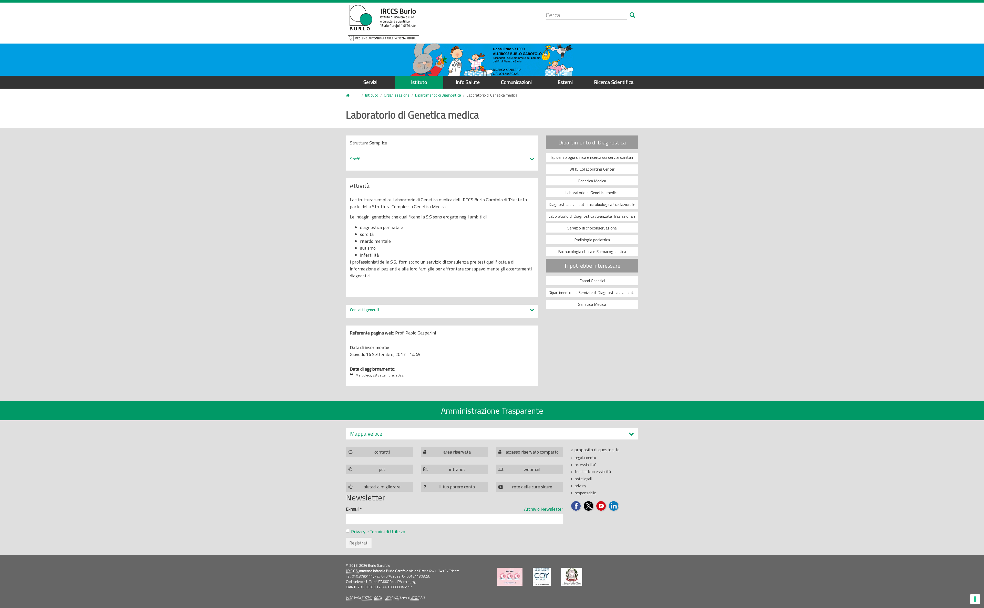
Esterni (565, 82)
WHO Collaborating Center (591, 169)
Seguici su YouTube (601, 506)
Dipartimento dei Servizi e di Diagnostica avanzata (592, 292)
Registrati (358, 542)
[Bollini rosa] (509, 577)
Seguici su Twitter (589, 506)
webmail (532, 469)
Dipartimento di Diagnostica (438, 95)
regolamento (585, 457)
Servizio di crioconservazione (592, 228)
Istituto (419, 82)
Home (351, 95)
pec (382, 469)
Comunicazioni (516, 82)
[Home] (383, 23)
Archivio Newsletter (543, 509)
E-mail (354, 509)
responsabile (585, 493)
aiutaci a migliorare (382, 486)
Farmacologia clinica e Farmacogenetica (592, 251)
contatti (382, 451)
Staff (355, 159)
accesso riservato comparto (532, 451)
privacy (580, 486)
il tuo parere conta (457, 486)
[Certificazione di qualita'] (542, 577)
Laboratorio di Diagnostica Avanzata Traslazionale (592, 216)
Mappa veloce (366, 434)
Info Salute (468, 82)
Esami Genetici (592, 281)
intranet (457, 469)
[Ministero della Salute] (571, 577)
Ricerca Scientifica (614, 82)
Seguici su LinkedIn (614, 506)
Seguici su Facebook (576, 506)
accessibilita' (585, 465)
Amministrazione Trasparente (492, 410)
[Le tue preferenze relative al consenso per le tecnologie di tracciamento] (975, 599)
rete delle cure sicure (532, 486)
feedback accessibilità (593, 472)
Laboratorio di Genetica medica (592, 193)
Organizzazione (396, 95)
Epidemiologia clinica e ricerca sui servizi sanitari (592, 157)
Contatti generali (364, 310)
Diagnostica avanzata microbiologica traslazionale (592, 204)
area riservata (457, 451)
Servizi (370, 82)
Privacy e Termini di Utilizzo (378, 531)
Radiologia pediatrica (592, 240)
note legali (583, 479)
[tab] (492, 433)
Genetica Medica (592, 181)
